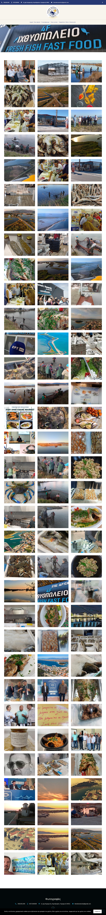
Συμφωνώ (97, 911)
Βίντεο (67, 22)
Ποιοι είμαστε (37, 22)
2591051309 (6, 2)
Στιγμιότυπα (62, 22)
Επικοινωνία (72, 22)
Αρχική (31, 22)
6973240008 (16, 2)
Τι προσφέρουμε (45, 22)
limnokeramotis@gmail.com (61, 2)
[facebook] (102, 2)
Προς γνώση (54, 22)
